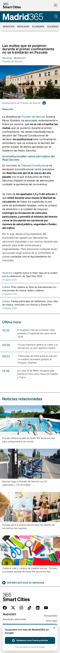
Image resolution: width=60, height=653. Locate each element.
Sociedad (52, 26)
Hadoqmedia (50, 615)
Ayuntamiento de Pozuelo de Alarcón (21, 103)
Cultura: (6, 287)
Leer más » (6, 445)
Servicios (8, 26)
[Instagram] (21, 608)
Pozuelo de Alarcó (32, 116)
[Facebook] (5, 608)
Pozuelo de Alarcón (12, 61)
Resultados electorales (14, 619)
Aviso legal (51, 620)
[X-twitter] (13, 608)
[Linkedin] (38, 608)
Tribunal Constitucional (34, 165)
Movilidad (23, 26)
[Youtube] (46, 608)
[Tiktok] (29, 608)
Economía (38, 26)
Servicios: (7, 272)
